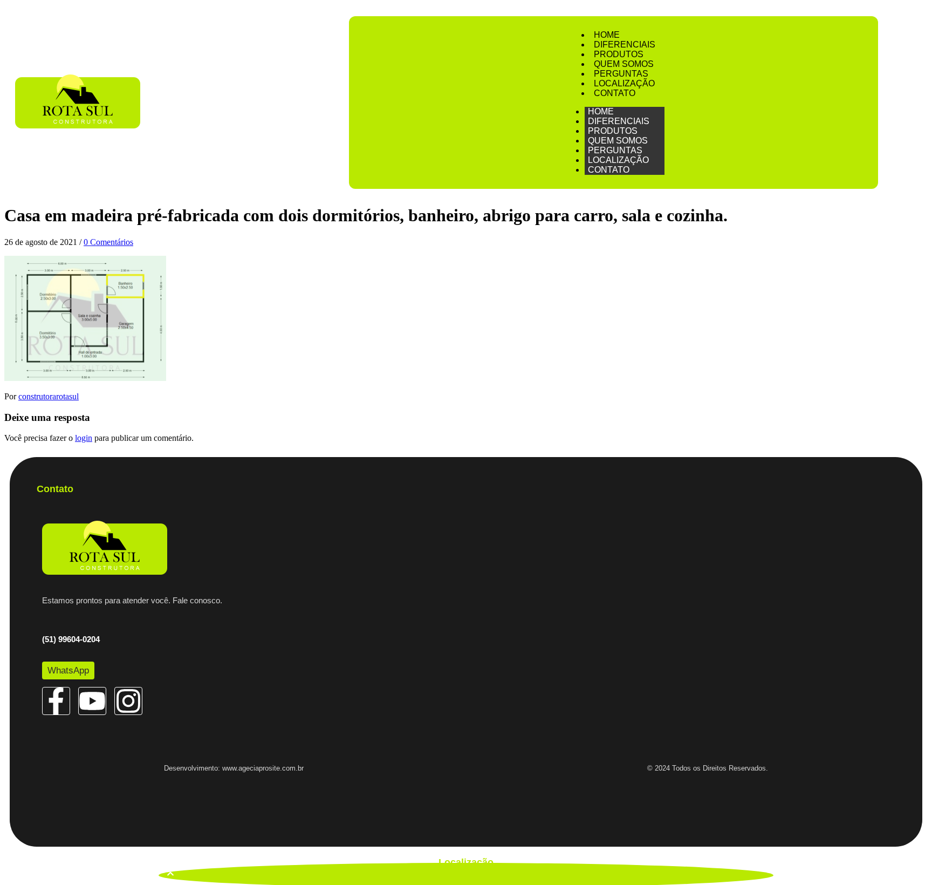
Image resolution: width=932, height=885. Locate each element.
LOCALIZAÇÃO (624, 83)
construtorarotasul (48, 396)
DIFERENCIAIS (624, 44)
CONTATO (614, 93)
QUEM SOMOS (624, 64)
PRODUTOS (618, 54)
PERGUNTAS (621, 73)
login (83, 438)
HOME (607, 34)
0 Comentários (108, 242)
